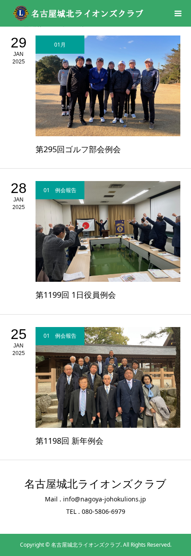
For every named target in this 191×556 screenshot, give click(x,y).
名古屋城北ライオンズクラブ (95, 484)
